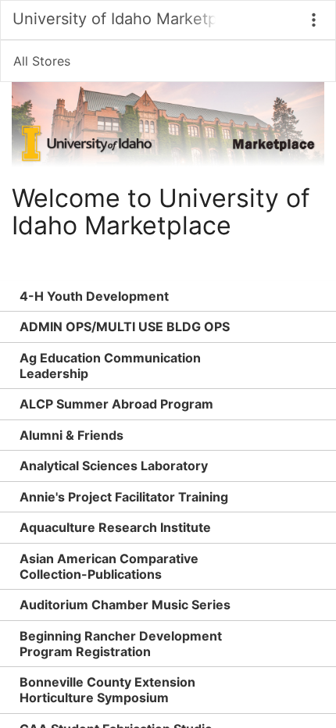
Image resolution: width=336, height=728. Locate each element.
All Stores (41, 61)
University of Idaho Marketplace (114, 18)
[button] (313, 20)
